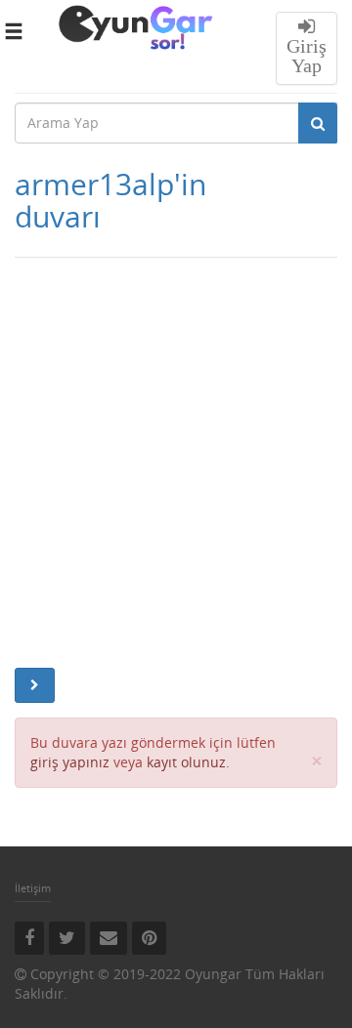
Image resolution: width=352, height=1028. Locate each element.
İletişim (33, 888)
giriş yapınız (70, 762)
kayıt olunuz (186, 762)
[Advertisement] (176, 462)
